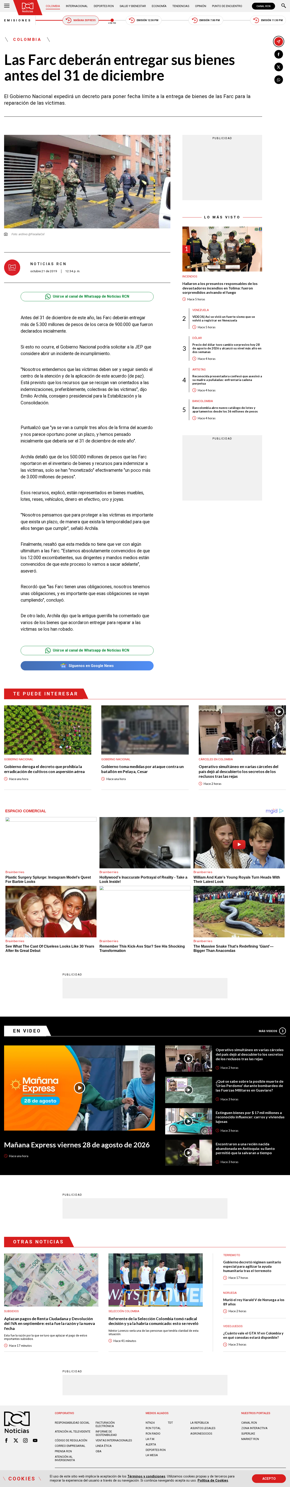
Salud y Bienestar (133, 6)
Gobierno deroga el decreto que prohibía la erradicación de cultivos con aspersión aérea (44, 769)
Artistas (199, 369)
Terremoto (231, 1255)
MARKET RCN (250, 1439)
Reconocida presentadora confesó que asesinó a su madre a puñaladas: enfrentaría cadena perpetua (227, 379)
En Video (27, 1031)
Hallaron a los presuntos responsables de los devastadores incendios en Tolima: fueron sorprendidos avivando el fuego (220, 287)
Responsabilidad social (72, 1422)
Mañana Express (84, 20)
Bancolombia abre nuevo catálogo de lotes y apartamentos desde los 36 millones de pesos (225, 409)
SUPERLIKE (248, 1433)
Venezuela (200, 309)
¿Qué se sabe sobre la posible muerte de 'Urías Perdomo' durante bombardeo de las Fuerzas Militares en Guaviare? (249, 1085)
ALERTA (151, 1444)
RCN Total (153, 1428)
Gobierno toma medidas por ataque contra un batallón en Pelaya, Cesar (142, 769)
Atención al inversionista (65, 1458)
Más (268, 1031)
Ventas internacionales (114, 1440)
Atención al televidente (72, 1431)
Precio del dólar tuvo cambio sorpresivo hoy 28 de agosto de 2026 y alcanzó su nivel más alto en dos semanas (226, 348)
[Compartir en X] (278, 67)
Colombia (53, 6)
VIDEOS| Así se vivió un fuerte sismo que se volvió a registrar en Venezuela (223, 318)
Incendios (189, 276)
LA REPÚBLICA (199, 1422)
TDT (170, 1422)
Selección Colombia (124, 1311)
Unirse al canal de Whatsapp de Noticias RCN (91, 296)
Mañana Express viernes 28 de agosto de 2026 (77, 1145)
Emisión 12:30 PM (147, 20)
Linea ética (104, 1445)
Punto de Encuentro (227, 6)
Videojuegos (233, 1326)
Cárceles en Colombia (216, 759)
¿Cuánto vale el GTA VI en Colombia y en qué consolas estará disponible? (253, 1335)
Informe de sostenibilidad (106, 1433)
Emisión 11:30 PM (272, 20)
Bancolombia (202, 401)
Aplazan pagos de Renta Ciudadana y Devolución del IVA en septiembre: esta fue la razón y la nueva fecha (49, 1323)
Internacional (77, 6)
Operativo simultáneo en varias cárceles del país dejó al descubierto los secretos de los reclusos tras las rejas (238, 771)
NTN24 (150, 1422)
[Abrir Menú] (7, 6)
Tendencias (180, 6)
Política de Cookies (213, 1480)
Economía (159, 6)
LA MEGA (152, 1455)
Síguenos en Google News (91, 666)
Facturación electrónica (105, 1424)
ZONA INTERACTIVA (254, 1428)
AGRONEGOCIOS (201, 1433)
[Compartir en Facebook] (278, 54)
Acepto (269, 1478)
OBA (99, 1451)
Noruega (230, 1292)
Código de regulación (71, 1440)
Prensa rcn (63, 1451)
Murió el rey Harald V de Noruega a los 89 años (253, 1302)
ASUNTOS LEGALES (202, 1428)
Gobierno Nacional (18, 759)
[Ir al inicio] (27, 7)
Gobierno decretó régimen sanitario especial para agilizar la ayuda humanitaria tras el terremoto (252, 1266)
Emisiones (17, 20)
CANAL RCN (263, 6)
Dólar (197, 337)
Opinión (200, 6)
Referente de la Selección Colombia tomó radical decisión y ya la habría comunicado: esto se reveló (153, 1321)
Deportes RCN (104, 6)
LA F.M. (150, 1439)
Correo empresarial (70, 1445)
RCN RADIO (153, 1433)
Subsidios (11, 1311)
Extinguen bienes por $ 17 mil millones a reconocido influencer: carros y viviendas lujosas (250, 1117)
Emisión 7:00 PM (209, 20)
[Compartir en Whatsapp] (278, 79)
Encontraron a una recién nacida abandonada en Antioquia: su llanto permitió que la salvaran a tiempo (245, 1148)
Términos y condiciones (146, 1476)
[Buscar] (283, 6)
